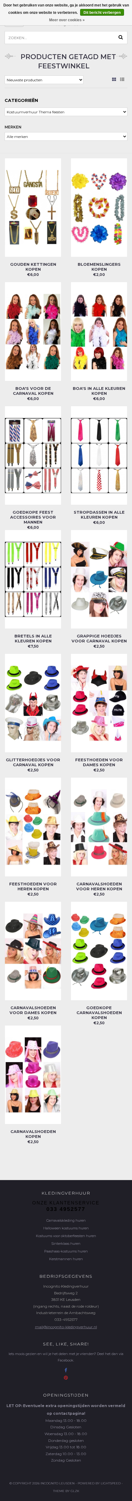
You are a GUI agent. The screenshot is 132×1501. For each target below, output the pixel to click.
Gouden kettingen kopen (33, 267)
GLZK (75, 1491)
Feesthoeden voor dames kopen (99, 762)
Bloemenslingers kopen (99, 267)
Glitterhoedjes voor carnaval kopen (33, 762)
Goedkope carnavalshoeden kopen (99, 1012)
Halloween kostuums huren (66, 1228)
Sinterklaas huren (65, 1243)
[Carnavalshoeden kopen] (33, 1074)
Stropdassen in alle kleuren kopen (99, 515)
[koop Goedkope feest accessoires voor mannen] (33, 455)
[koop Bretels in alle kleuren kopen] (33, 579)
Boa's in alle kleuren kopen (99, 391)
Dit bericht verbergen (102, 12)
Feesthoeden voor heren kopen (33, 886)
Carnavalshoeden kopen (33, 1134)
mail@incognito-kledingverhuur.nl (66, 1327)
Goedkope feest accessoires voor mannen (33, 517)
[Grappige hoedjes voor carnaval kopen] (99, 579)
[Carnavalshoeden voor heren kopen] (99, 826)
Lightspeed (111, 1483)
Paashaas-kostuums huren (66, 1251)
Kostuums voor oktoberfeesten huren (66, 1236)
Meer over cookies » (67, 20)
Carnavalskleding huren (66, 1220)
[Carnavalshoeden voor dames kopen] (33, 950)
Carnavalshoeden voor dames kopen (33, 1010)
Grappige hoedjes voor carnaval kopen (99, 638)
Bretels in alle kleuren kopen (33, 638)
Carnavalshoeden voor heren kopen (99, 886)
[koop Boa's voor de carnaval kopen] (33, 331)
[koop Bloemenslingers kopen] (99, 207)
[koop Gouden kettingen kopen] (33, 207)
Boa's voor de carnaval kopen (33, 391)
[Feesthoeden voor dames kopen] (99, 702)
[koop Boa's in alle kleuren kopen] (99, 331)
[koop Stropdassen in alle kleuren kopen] (99, 455)
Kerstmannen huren (66, 1259)
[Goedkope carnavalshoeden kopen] (99, 950)
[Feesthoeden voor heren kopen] (33, 826)
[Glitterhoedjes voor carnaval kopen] (33, 702)
